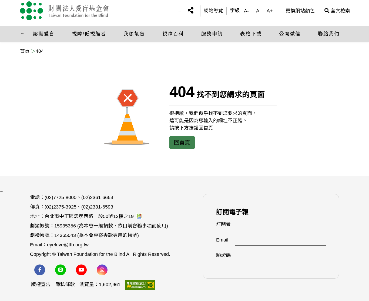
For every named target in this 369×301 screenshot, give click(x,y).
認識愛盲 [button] (44, 34)
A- (246, 11)
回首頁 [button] (182, 142)
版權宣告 (41, 284)
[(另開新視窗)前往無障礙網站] (140, 284)
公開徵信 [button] (290, 34)
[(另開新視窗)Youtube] (81, 269)
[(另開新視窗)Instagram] (102, 269)
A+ (270, 11)
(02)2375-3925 (60, 207)
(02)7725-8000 (60, 197)
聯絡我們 (329, 34)
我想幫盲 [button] (134, 34)
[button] (190, 10)
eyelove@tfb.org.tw (68, 244)
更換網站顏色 (300, 11)
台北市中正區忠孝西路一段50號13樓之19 (90, 216)
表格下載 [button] (251, 34)
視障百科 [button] (173, 34)
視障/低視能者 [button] (89, 34)
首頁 (25, 51)
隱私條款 (65, 284)
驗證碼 (223, 255)
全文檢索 (337, 11)
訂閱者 (223, 224)
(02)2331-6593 (97, 207)
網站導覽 (213, 11)
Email (222, 240)
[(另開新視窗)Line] (60, 269)
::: (179, 11)
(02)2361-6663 (97, 197)
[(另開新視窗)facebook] (39, 269)
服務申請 (212, 34)
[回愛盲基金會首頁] (69, 11)
